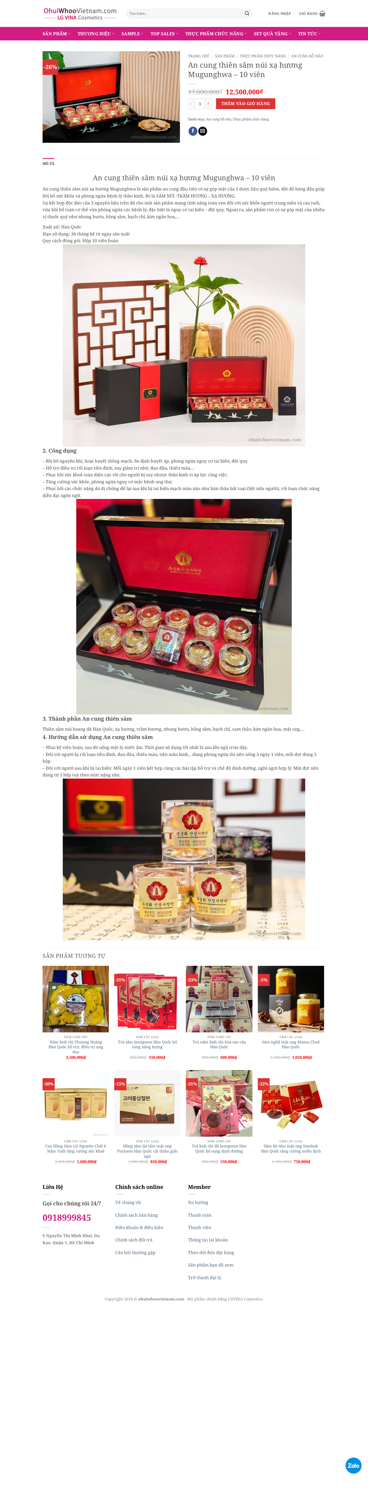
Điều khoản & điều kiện (139, 1227)
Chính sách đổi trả (133, 1240)
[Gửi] (247, 13)
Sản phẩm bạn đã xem (211, 1265)
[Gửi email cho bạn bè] (202, 131)
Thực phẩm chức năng (263, 55)
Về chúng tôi (128, 1202)
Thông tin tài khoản (208, 1240)
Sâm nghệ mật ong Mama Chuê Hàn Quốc (291, 1045)
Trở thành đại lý (204, 1278)
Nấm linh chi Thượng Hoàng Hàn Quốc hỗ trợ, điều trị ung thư (75, 1047)
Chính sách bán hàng (136, 1215)
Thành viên (199, 1227)
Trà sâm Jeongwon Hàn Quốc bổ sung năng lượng (147, 1045)
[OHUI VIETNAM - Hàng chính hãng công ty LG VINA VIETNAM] (80, 13)
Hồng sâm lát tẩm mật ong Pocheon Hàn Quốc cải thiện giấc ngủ (147, 1151)
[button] (279, 13)
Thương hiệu (94, 34)
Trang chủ (199, 55)
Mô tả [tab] (48, 163)
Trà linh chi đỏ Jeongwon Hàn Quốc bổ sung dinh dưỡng (219, 1149)
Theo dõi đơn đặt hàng (211, 1252)
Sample (130, 34)
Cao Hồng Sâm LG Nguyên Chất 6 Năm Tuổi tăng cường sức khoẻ (75, 1149)
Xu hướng (198, 1202)
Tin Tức (307, 34)
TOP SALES (163, 34)
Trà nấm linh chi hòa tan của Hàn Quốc (219, 1045)
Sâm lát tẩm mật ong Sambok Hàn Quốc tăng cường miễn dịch (291, 1149)
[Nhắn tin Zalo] (353, 1465)
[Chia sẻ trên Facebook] (193, 131)
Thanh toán (199, 1215)
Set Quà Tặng (271, 34)
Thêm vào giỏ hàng (245, 103)
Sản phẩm (55, 34)
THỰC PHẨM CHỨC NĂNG (214, 34)
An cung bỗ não (307, 55)
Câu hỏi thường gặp (135, 1252)
